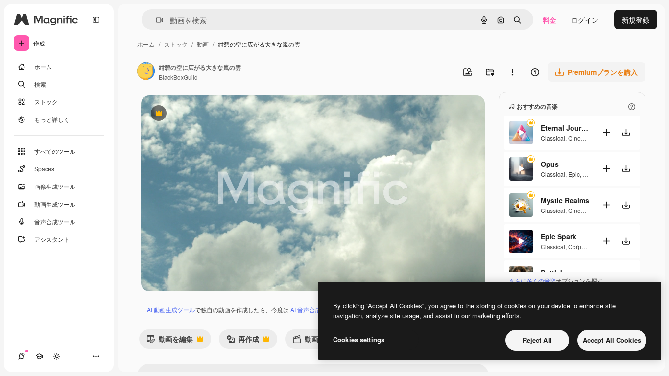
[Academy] (39, 356)
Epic (574, 174)
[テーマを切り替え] (57, 356)
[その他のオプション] (512, 72)
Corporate (581, 246)
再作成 (242, 341)
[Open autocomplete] (155, 20)
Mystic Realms (565, 200)
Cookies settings (358, 339)
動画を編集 (169, 341)
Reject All (537, 340)
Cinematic (581, 138)
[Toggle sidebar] (96, 19)
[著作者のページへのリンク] (146, 72)
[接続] (21, 356)
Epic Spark (558, 236)
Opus (550, 164)
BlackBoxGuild (178, 77)
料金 (549, 19)
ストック (176, 44)
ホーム (146, 44)
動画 (203, 44)
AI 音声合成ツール (314, 310)
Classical (553, 138)
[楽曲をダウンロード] (626, 132)
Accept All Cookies (612, 340)
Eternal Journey (565, 128)
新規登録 (635, 19)
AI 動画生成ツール (171, 310)
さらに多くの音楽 (532, 280)
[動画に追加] (606, 132)
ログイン (584, 19)
